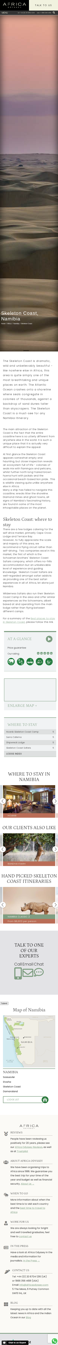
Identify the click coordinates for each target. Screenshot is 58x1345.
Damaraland (10, 1091)
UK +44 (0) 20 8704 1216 (26, 13)
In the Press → (31, 1260)
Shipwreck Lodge (30, 742)
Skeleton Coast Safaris (30, 747)
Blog (28, 1317)
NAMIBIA (10, 1072)
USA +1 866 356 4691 (44, 13)
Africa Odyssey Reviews (28, 1147)
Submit (4, 1003)
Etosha (7, 1082)
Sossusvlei (9, 1077)
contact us (25, 1236)
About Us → (27, 1184)
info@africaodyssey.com (33, 1285)
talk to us (43, 5)
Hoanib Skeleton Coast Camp (30, 731)
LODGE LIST (13, 1099)
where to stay (22, 725)
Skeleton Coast (12, 1086)
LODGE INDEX (14, 753)
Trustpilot (22, 1151)
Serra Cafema (30, 737)
